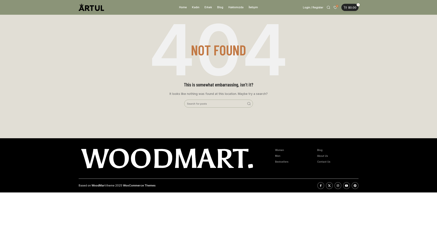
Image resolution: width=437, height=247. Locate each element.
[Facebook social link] (320, 185)
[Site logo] (91, 7)
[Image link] (167, 158)
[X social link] (329, 185)
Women (279, 150)
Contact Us (323, 161)
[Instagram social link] (337, 185)
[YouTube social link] (346, 185)
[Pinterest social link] (355, 185)
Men (277, 155)
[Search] (328, 7)
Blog (319, 150)
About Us (322, 155)
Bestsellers (281, 161)
